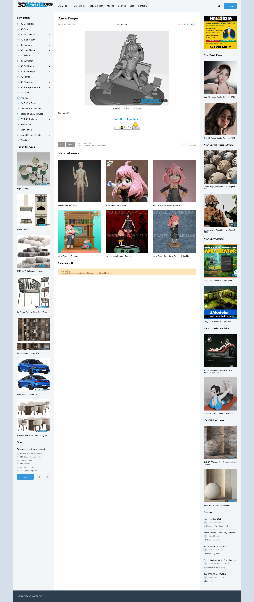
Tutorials (25, 140)
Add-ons (24, 98)
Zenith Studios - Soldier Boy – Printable (220, 533)
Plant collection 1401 (212, 519)
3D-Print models (26, 460)
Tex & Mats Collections (31, 108)
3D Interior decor (28, 40)
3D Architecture (28, 34)
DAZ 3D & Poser (28, 103)
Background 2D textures (32, 114)
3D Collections (27, 24)
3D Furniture (26, 45)
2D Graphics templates (28, 471)
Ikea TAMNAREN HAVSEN (215, 546)
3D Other (25, 93)
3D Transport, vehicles (31, 87)
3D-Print (124, 24)
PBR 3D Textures (29, 119)
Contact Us (143, 6)
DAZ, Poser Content (27, 467)
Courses (122, 6)
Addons (110, 6)
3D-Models (63, 6)
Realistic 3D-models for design (31, 453)
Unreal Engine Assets (31, 135)
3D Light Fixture (28, 50)
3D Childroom (27, 66)
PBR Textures (78, 6)
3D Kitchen (26, 56)
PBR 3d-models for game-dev (31, 457)
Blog (132, 6)
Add (191, 144)
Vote (25, 477)
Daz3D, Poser (96, 6)
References (26, 124)
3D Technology (28, 71)
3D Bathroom (27, 61)
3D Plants (25, 77)
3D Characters (27, 82)
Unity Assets (26, 130)
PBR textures (25, 464)
